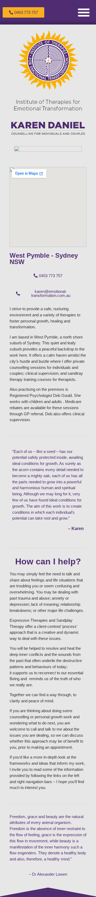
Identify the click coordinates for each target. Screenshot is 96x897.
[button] (83, 12)
